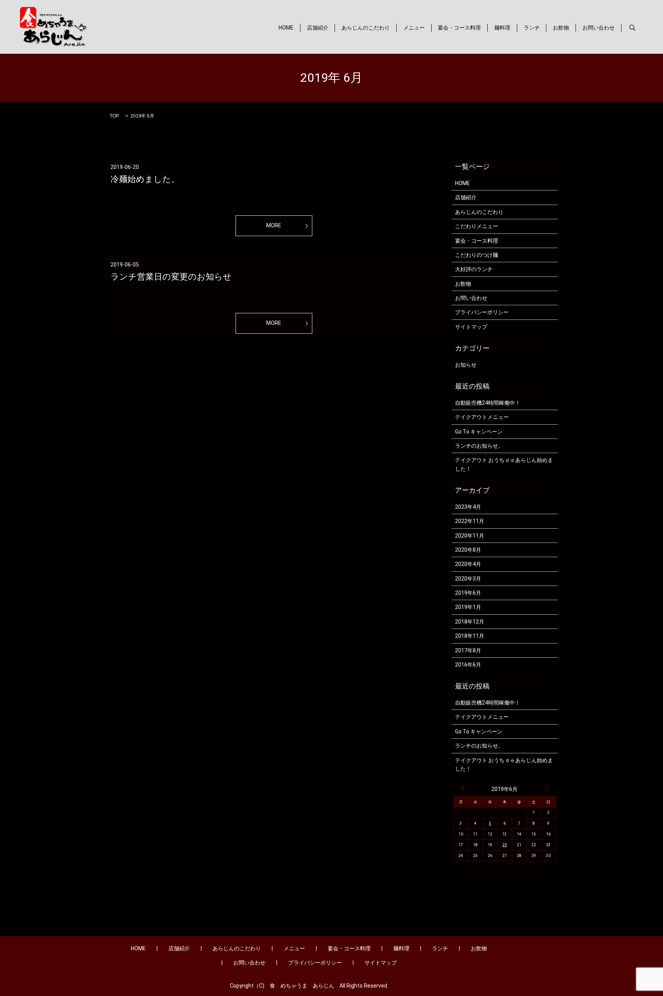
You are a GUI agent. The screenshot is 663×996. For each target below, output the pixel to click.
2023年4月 (468, 507)
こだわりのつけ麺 (476, 255)
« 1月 (462, 788)
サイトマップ (471, 327)
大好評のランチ (474, 269)
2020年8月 (468, 550)
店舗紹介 (317, 28)
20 (504, 845)
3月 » (546, 788)
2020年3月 (468, 579)
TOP (114, 116)
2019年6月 (468, 593)
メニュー (414, 28)
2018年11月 (469, 636)
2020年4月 (468, 564)
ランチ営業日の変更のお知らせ (171, 276)
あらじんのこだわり (365, 28)
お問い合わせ (598, 28)
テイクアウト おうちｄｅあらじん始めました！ (504, 464)
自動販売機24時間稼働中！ (487, 403)
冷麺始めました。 (145, 179)
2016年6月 (468, 665)
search (632, 27)
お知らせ (466, 365)
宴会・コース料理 (459, 28)
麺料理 (502, 28)
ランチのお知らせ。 (479, 446)
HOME (286, 28)
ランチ (532, 28)
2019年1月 (468, 607)
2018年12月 (469, 622)
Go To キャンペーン (479, 432)
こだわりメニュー (476, 226)
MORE (273, 225)
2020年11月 (469, 536)
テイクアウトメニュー (482, 417)
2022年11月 (469, 521)
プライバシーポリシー (482, 312)
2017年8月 (468, 650)
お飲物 (561, 28)
